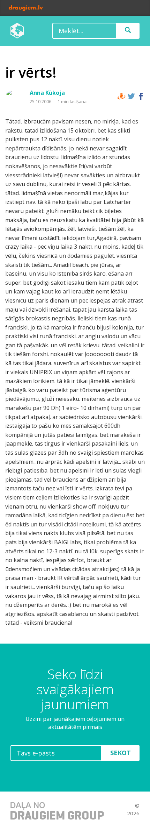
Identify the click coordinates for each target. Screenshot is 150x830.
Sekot (120, 753)
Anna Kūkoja (47, 93)
